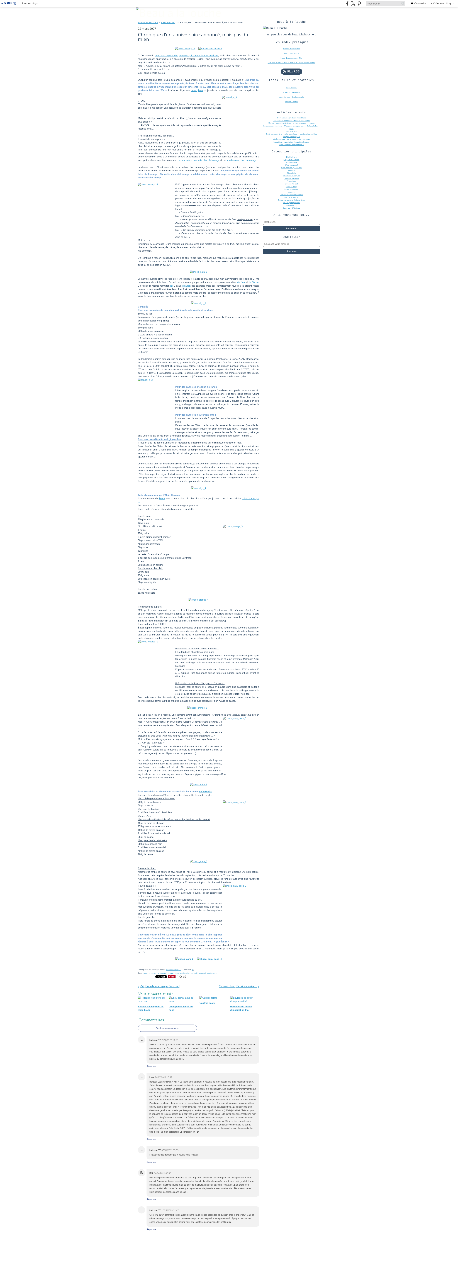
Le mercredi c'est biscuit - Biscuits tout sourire (291, 120)
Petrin (162, 498)
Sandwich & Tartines (291, 208)
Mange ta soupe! (291, 197)
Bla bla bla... (291, 157)
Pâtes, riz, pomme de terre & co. (291, 200)
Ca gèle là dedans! (291, 160)
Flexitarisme (291, 181)
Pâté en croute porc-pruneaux (291, 145)
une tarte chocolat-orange (206, 160)
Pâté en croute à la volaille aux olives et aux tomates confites (291, 134)
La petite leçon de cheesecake (291, 97)
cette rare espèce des (166, 55)
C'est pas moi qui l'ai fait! (291, 168)
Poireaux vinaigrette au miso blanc (291, 118)
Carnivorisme (291, 162)
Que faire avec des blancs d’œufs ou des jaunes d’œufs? (291, 63)
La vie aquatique (291, 189)
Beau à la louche (148, 22)
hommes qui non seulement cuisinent (198, 55)
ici (171, 285)
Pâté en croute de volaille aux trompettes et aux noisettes (291, 123)
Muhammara (291, 131)
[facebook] (347, 3)
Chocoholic (168, 22)
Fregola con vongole (291, 137)
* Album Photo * (291, 102)
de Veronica (205, 791)
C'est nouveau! (291, 165)
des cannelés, (185, 160)
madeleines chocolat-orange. (242, 160)
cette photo (197, 90)
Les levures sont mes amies (291, 195)
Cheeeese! (291, 170)
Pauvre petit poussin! (291, 203)
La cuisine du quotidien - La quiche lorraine (291, 142)
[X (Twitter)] (353, 3)
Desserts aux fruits (291, 178)
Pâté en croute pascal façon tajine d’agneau (291, 139)
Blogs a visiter (291, 88)
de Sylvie (254, 282)
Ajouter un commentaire (167, 1028)
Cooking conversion (291, 92)
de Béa (241, 282)
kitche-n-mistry (291, 186)
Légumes (291, 192)
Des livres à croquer (291, 176)
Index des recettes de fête (291, 58)
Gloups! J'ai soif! (291, 184)
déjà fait (186, 285)
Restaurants (291, 205)
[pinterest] (359, 3)
